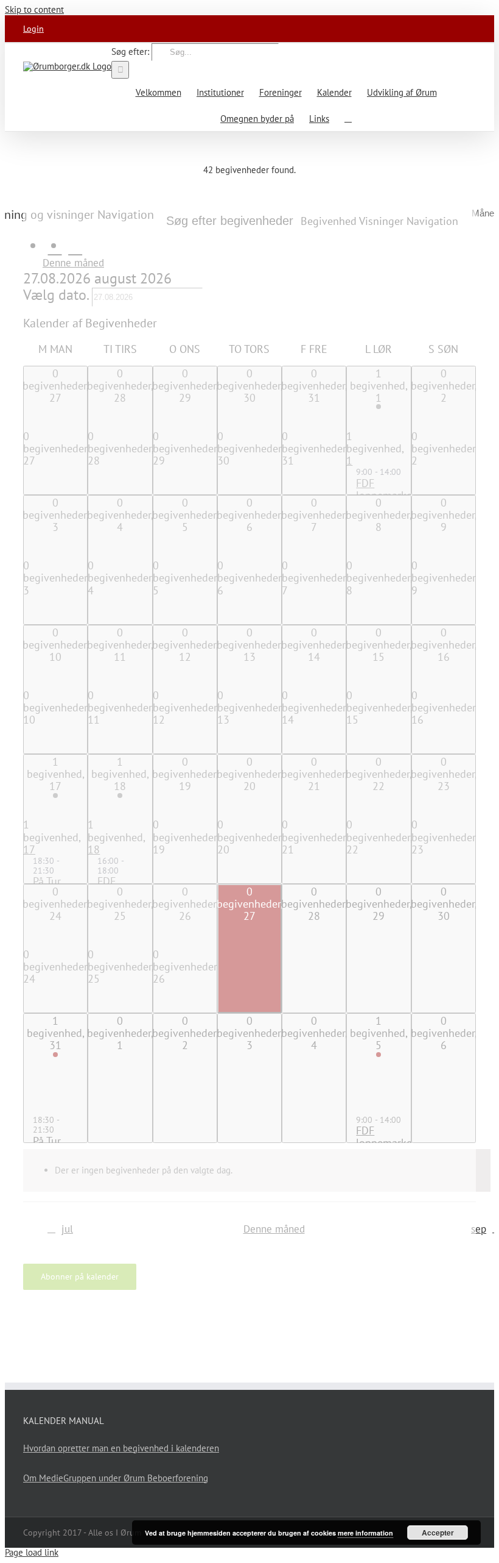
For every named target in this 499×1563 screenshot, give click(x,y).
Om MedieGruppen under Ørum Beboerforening (115, 1478)
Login (33, 28)
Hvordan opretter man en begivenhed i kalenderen (121, 1448)
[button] (348, 118)
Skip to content (34, 9)
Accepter (438, 1532)
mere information (365, 1532)
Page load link (31, 1552)
